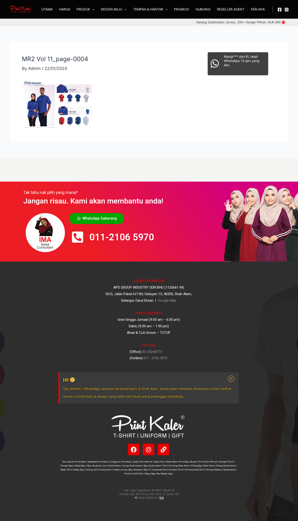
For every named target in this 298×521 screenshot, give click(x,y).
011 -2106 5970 (155, 358)
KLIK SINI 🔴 (276, 22)
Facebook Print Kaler (98, 462)
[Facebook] (280, 9)
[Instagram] (286, 9)
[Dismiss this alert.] (231, 379)
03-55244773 (152, 352)
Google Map (166, 300)
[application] (92, 9)
